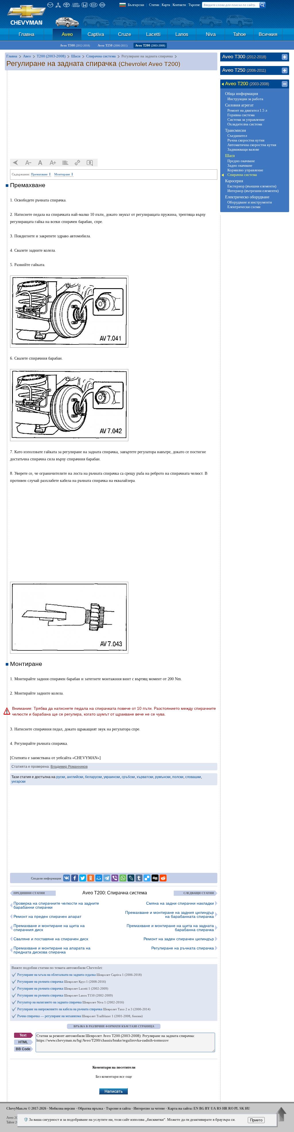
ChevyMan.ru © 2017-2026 (26, 1108)
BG (201, 1108)
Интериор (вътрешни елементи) (252, 191)
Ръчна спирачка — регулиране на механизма (80, 1016)
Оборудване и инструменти (249, 202)
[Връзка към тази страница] (77, 163)
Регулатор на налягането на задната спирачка (70, 1002)
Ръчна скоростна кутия (245, 140)
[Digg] (155, 878)
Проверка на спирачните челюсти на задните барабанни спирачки (56, 905)
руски (60, 777)
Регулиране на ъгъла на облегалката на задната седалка (79, 975)
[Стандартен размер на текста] (40, 163)
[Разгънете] (284, 57)
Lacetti (153, 34)
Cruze (124, 34)
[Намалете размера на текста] (28, 163)
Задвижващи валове (243, 149)
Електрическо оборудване (247, 197)
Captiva (96, 34)
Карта (166, 5)
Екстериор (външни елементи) (251, 186)
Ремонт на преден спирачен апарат (47, 916)
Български (136, 5)
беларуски (93, 777)
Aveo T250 (112, 45)
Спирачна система (242, 174)
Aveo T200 (150, 45)
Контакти (179, 5)
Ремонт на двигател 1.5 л (247, 110)
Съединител (237, 135)
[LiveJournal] (130, 878)
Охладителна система (244, 124)
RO (230, 1108)
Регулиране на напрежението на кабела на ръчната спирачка (83, 1009)
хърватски (145, 777)
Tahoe (239, 34)
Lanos (181, 34)
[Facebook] (74, 878)
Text (23, 1035)
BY (207, 1108)
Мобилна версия (62, 1108)
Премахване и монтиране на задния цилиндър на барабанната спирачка (169, 914)
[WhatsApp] (122, 878)
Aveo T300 (75, 45)
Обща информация (241, 94)
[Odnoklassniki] (90, 878)
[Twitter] (82, 878)
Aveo (67, 34)
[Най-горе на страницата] (281, 1114)
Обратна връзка (90, 1108)
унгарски (18, 782)
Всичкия (268, 34)
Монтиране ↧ (64, 174)
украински (112, 777)
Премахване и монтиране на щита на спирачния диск (49, 928)
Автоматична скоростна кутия (251, 145)
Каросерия (234, 181)
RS (219, 1108)
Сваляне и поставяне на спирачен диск (50, 939)
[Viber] (114, 878)
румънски (163, 777)
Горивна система (241, 115)
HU (247, 1108)
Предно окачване (241, 161)
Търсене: (194, 5)
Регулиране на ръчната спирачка (182, 948)
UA (213, 1108)
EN (196, 1108)
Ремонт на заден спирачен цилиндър (179, 939)
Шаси (230, 156)
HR (224, 1108)
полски (177, 777)
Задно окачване (239, 165)
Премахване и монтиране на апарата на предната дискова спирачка (51, 950)
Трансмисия (235, 130)
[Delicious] (147, 878)
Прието (256, 1120)
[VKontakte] (66, 878)
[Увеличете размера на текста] (53, 163)
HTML (23, 1042)
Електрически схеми (243, 207)
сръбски (128, 777)
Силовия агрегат (239, 105)
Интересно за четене (149, 1108)
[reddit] (163, 878)
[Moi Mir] (98, 878)
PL (236, 1108)
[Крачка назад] (15, 163)
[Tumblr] (139, 878)
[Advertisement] (113, 115)
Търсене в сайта (118, 1108)
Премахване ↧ (41, 174)
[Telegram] (106, 878)
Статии (154, 5)
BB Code (23, 1049)
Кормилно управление (245, 170)
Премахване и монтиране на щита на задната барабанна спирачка (170, 928)
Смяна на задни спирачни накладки (180, 903)
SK (241, 1108)
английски (75, 777)
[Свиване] (284, 84)
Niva (211, 34)
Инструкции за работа (245, 99)
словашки (193, 777)
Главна (26, 34)
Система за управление (246, 119)
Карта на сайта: (180, 1108)
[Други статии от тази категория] (65, 163)
